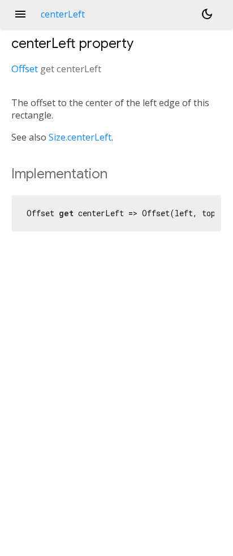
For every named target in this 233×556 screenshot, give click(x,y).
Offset (24, 68)
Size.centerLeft (80, 137)
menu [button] (20, 14)
